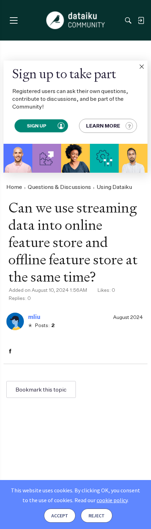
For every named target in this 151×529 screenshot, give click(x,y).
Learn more (103, 126)
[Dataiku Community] (75, 20)
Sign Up (36, 125)
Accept (59, 515)
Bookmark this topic (41, 389)
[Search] (128, 20)
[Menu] (13, 20)
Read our (100, 500)
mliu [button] (34, 316)
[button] (141, 67)
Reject (96, 515)
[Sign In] (140, 20)
